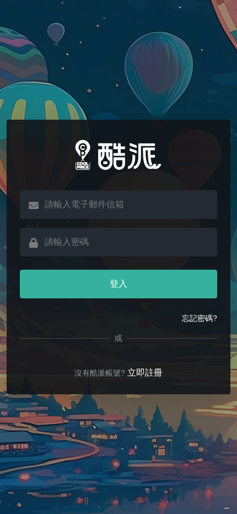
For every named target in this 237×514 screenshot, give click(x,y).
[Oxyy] (118, 155)
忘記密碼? (199, 318)
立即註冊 (145, 372)
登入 (118, 283)
